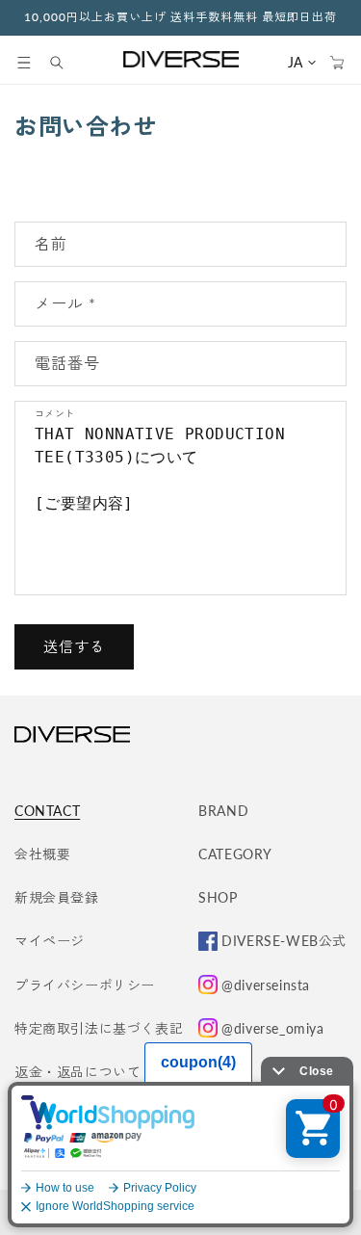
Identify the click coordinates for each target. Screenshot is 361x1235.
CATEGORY (235, 854)
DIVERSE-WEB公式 (284, 941)
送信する (74, 646)
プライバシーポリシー (84, 985)
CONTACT (47, 810)
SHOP (217, 897)
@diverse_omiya (272, 1028)
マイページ (49, 941)
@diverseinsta (265, 985)
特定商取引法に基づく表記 (98, 1028)
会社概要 (42, 854)
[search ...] (66, 62)
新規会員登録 (56, 897)
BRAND (223, 810)
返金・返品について (77, 1072)
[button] (24, 62)
